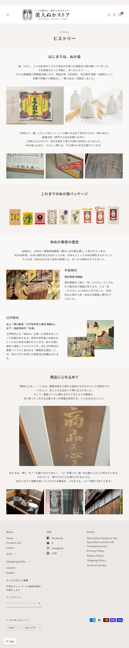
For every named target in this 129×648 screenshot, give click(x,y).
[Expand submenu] (16, 553)
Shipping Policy (96, 560)
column (10, 567)
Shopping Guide (15, 561)
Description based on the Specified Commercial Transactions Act (102, 542)
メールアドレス (13, 597)
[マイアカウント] (114, 15)
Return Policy (95, 555)
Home (9, 538)
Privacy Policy (95, 550)
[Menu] (7, 14)
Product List (13, 542)
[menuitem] (109, 15)
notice (10, 547)
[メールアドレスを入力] (39, 603)
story (9, 553)
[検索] (109, 15)
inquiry (10, 572)
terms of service (97, 565)
